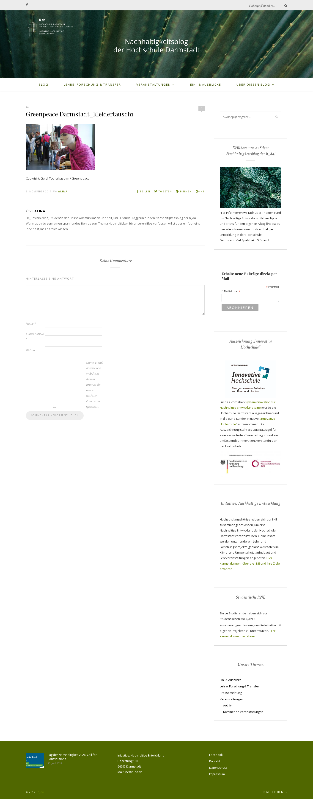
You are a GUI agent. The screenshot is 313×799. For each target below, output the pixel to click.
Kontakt (214, 761)
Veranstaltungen (153, 84)
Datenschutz (218, 767)
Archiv (227, 705)
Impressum (217, 774)
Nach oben (274, 792)
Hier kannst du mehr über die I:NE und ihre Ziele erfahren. (250, 563)
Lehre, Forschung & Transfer (92, 84)
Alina (63, 191)
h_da (41, 792)
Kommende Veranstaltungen (243, 712)
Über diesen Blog (253, 84)
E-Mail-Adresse (35, 336)
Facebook (216, 755)
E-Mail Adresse (231, 291)
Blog (43, 84)
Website (31, 350)
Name (31, 323)
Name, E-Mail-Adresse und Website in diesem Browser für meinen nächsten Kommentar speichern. (95, 384)
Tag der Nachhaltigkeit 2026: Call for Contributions (72, 757)
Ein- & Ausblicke (205, 84)
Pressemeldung (231, 693)
